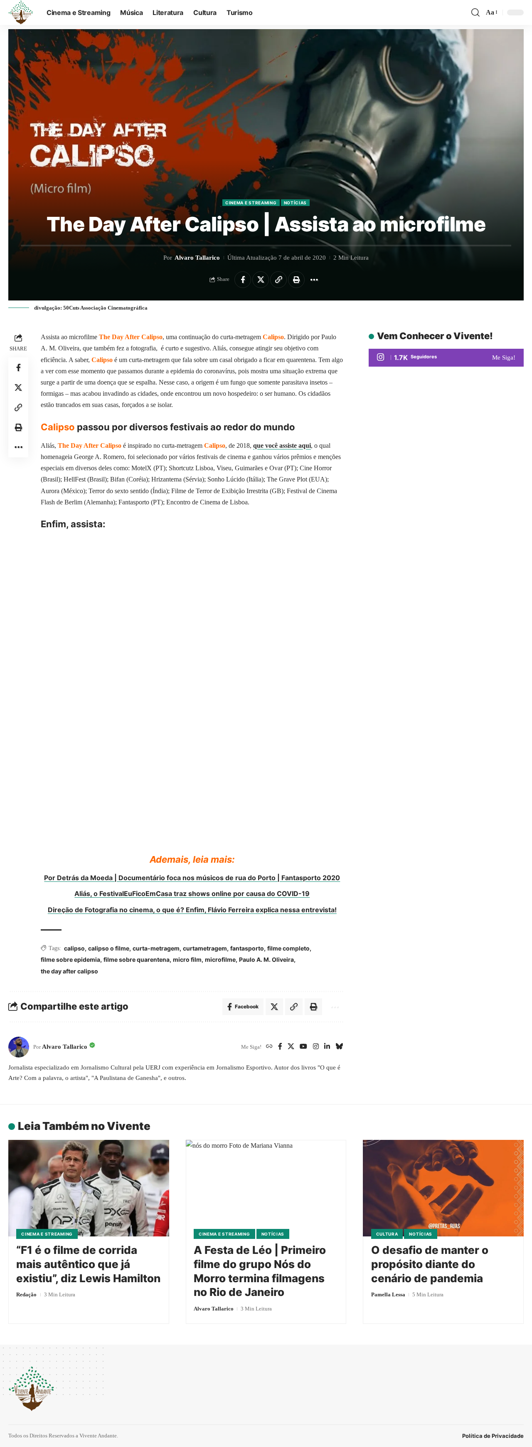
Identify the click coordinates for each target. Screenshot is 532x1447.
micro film (187, 959)
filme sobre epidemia (70, 959)
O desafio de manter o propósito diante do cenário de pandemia (429, 1264)
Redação (26, 1294)
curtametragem (205, 948)
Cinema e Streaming (251, 202)
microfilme (220, 959)
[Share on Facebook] (242, 279)
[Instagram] (316, 1047)
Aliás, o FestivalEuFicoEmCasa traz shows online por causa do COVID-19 (192, 893)
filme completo (288, 948)
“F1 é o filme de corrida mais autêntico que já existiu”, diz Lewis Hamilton (88, 1264)
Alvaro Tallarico (197, 257)
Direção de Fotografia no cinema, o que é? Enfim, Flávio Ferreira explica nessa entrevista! (192, 910)
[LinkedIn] (327, 1047)
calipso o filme (108, 948)
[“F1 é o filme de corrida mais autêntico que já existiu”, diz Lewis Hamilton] (88, 1188)
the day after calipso (69, 971)
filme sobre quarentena (136, 959)
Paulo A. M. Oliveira (266, 959)
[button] (475, 12)
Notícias (295, 202)
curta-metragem (156, 948)
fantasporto (247, 948)
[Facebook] (280, 1047)
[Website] (269, 1047)
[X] (291, 1047)
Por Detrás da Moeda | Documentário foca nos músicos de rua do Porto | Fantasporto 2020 (192, 878)
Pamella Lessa (388, 1294)
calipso (74, 948)
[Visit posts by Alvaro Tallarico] (18, 1047)
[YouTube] (303, 1047)
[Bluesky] (339, 1047)
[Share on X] (260, 279)
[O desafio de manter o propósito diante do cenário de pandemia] (443, 1188)
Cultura (387, 1233)
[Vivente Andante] (20, 12)
